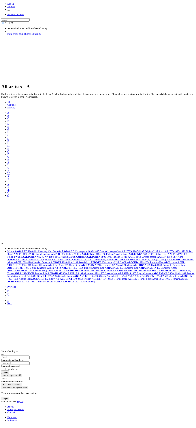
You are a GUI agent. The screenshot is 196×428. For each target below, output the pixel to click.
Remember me (12, 369)
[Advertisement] (98, 59)
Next (9, 303)
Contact (11, 412)
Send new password (11, 384)
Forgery (11, 107)
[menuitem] (101, 102)
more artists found (16, 34)
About (10, 406)
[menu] (8, 10)
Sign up (11, 6)
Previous (11, 286)
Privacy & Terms (15, 409)
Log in (10, 3)
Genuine (11, 105)
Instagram (12, 420)
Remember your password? (14, 388)
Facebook (12, 417)
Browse (15, 14)
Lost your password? (11, 375)
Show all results (33, 34)
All (8, 102)
